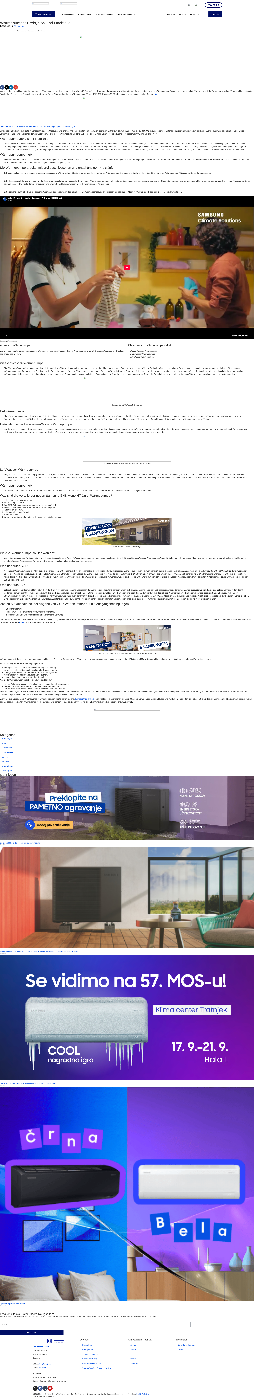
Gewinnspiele (7, 771)
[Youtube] (50, 1388)
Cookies (180, 1350)
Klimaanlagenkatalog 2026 (91, 1363)
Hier (155, 94)
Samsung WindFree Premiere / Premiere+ (97, 1368)
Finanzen (5, 761)
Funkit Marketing (142, 1394)
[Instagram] (35, 1388)
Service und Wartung (126, 14)
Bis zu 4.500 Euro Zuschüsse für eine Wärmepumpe (20, 843)
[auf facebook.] (40, 1388)
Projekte (182, 14)
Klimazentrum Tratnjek (85, 699)
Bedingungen (18, 1329)
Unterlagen (134, 1363)
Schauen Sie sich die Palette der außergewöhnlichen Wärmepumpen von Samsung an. (38, 126)
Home (2, 31)
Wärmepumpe (19, 26)
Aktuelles (171, 14)
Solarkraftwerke (7, 752)
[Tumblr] (45, 1388)
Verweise (5, 757)
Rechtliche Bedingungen (186, 1345)
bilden (22, 622)
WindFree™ (6, 743)
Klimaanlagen (68, 14)
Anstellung (194, 14)
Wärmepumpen (84, 14)
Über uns (133, 1345)
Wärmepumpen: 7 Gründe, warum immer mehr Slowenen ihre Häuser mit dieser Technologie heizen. (40, 951)
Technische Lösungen (104, 14)
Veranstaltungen (7, 766)
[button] (2, 87)
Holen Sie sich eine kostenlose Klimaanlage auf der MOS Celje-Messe (28, 1083)
